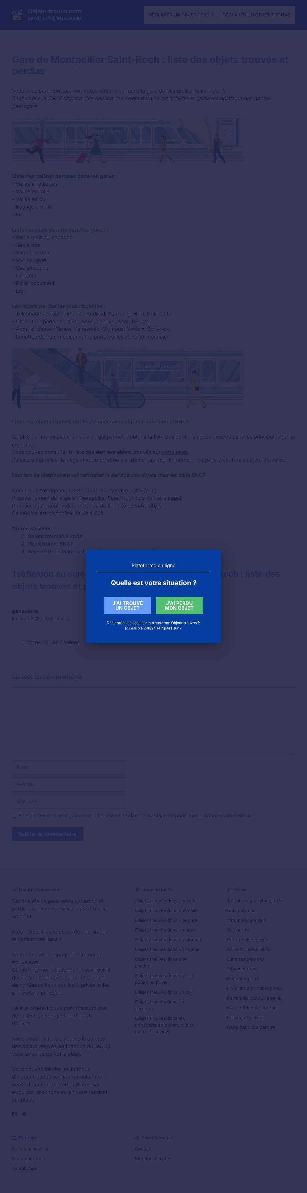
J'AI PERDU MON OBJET (179, 605)
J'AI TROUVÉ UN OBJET (127, 605)
